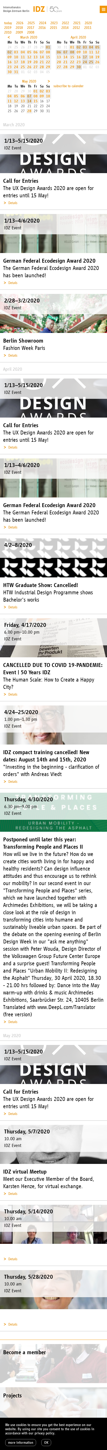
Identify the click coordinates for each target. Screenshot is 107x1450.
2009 (19, 32)
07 (42, 52)
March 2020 (28, 37)
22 (48, 62)
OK (46, 1443)
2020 (88, 23)
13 (36, 57)
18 (23, 62)
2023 (54, 23)
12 (29, 57)
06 (36, 52)
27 (36, 67)
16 (10, 62)
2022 (65, 23)
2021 (77, 23)
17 (16, 62)
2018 (19, 28)
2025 (31, 23)
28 (42, 67)
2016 (42, 28)
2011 (87, 28)
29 (48, 67)
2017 (30, 28)
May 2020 (29, 81)
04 (23, 52)
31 (16, 72)
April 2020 (78, 37)
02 (10, 52)
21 (42, 62)
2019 (7, 28)
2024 (42, 23)
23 (10, 67)
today (8, 23)
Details (12, 203)
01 (48, 47)
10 (16, 57)
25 (23, 67)
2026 (19, 23)
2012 (76, 28)
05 (29, 52)
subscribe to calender (69, 86)
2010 (7, 32)
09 (10, 57)
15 (48, 57)
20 (36, 62)
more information (20, 1443)
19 (29, 62)
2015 (53, 28)
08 (48, 52)
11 (23, 57)
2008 (30, 32)
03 (16, 52)
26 (29, 67)
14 (42, 57)
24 (16, 67)
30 (10, 72)
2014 (65, 28)
